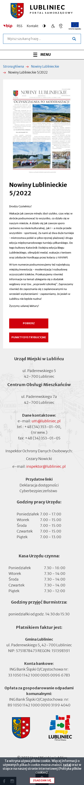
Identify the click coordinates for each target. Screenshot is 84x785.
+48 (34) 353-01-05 (42, 438)
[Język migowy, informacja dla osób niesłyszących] (53, 26)
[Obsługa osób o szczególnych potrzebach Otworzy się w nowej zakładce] (60, 26)
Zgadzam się (42, 780)
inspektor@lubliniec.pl (46, 466)
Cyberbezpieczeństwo (38, 490)
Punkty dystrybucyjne (28, 337)
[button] (42, 130)
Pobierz (29, 323)
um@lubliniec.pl (46, 421)
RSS (19, 26)
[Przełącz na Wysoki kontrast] (45, 25)
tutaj (67, 765)
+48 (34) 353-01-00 (42, 426)
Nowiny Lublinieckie (45, 66)
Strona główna (13, 66)
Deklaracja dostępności (39, 485)
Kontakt (32, 26)
